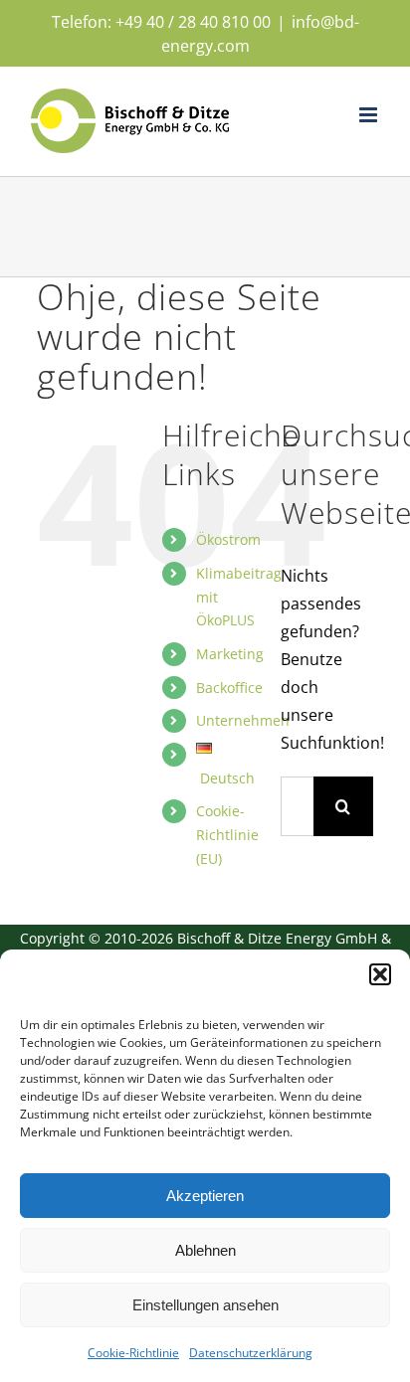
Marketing (230, 653)
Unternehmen (243, 720)
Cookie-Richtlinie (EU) (227, 834)
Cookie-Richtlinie (133, 1352)
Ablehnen (205, 1250)
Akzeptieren (205, 1195)
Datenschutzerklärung (250, 1352)
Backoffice (229, 687)
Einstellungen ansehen (205, 1304)
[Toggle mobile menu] (369, 114)
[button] (380, 974)
